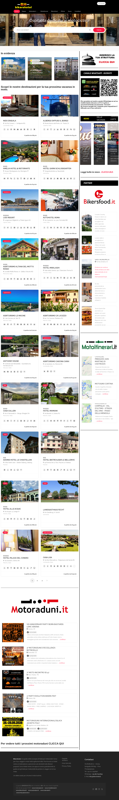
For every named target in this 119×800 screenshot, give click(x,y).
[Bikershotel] (23, 5)
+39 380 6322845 (97, 774)
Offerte (63, 11)
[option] (13, 68)
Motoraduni (32, 11)
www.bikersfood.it (21, 790)
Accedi (102, 3)
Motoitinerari (44, 11)
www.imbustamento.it (22, 792)
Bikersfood (54, 11)
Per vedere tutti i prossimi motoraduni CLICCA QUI (32, 743)
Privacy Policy (66, 766)
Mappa (24, 11)
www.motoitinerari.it (51, 788)
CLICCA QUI (107, 172)
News (70, 11)
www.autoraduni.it (33, 790)
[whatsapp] (93, 789)
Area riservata (66, 763)
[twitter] (102, 789)
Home (17, 11)
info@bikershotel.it (95, 776)
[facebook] (96, 789)
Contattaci (78, 11)
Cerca (99, 30)
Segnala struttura (65, 759)
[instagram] (99, 789)
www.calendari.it (45, 790)
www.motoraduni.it (37, 788)
